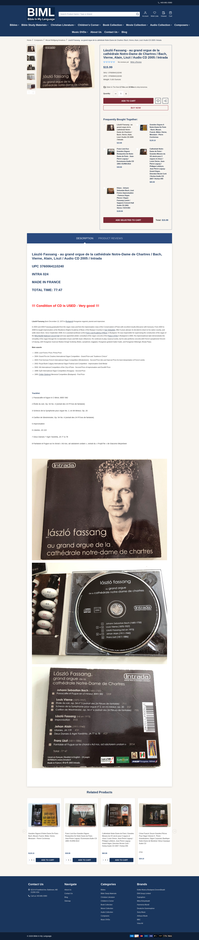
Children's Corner (88, 25)
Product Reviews (110, 238)
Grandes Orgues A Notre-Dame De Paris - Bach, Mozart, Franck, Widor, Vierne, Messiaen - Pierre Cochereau (43, 836)
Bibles (13, 25)
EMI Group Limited (144, 893)
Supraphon (141, 897)
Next (33, 92)
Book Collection (112, 25)
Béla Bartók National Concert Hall (47, 336)
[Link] (41, 14)
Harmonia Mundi (143, 905)
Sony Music (141, 912)
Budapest (69, 321)
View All (140, 923)
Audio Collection (160, 25)
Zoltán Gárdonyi (45, 374)
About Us (95, 32)
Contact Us (110, 32)
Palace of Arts (113, 336)
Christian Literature (62, 25)
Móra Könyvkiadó (143, 901)
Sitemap (67, 901)
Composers (181, 25)
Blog (124, 32)
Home (29, 40)
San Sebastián (109, 330)
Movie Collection (136, 25)
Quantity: (106, 93)
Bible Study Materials (34, 25)
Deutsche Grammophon (146, 908)
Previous (29, 92)
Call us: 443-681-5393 (39, 896)
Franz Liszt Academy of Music (96, 333)
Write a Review (136, 62)
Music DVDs (79, 32)
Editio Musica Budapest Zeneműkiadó (151, 890)
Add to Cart (128, 101)
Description (84, 238)
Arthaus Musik (142, 916)
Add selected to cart (128, 220)
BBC (139, 919)
